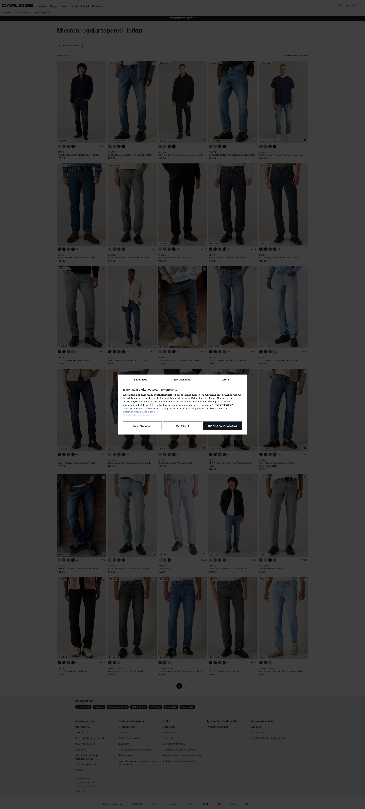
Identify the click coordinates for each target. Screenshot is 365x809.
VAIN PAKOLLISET (142, 425)
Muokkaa (181, 425)
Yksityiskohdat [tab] (182, 379)
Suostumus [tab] (140, 379)
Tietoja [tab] (224, 379)
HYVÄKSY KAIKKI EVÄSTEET (222, 425)
